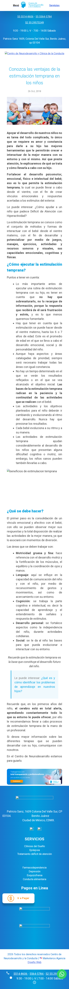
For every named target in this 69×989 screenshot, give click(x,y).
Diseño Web (34, 962)
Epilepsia (34, 850)
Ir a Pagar (23, 898)
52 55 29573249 (34, 22)
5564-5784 (37, 973)
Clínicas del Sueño (34, 846)
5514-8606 (20, 973)
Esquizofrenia (34, 875)
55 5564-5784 (44, 16)
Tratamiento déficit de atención (34, 854)
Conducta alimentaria (34, 879)
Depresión (34, 871)
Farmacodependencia (34, 867)
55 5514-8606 (25, 16)
